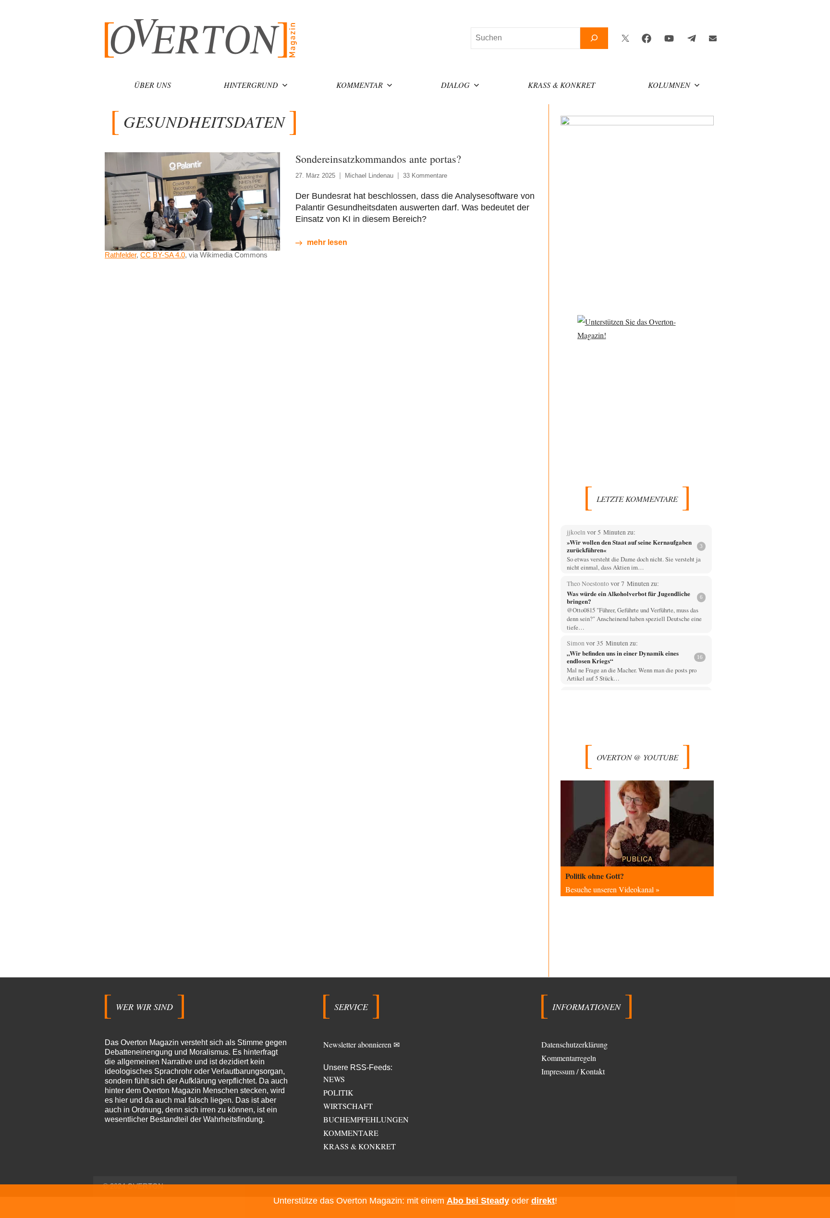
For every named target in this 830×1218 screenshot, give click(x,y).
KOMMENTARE (350, 1133)
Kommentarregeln (568, 1058)
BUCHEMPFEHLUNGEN (366, 1119)
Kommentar (359, 85)
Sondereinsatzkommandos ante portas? (378, 159)
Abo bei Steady (478, 1201)
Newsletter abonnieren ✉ (361, 1044)
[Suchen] (594, 38)
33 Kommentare (425, 175)
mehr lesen (327, 242)
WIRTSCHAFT (348, 1106)
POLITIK (338, 1092)
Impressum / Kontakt (573, 1071)
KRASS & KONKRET (359, 1146)
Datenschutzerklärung (574, 1044)
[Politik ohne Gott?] (637, 823)
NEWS (334, 1079)
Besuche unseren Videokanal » (612, 889)
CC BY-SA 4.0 (162, 255)
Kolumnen (669, 85)
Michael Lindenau (369, 175)
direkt (543, 1201)
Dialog (455, 85)
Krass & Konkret (561, 85)
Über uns (152, 85)
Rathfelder (120, 255)
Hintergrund (251, 85)
